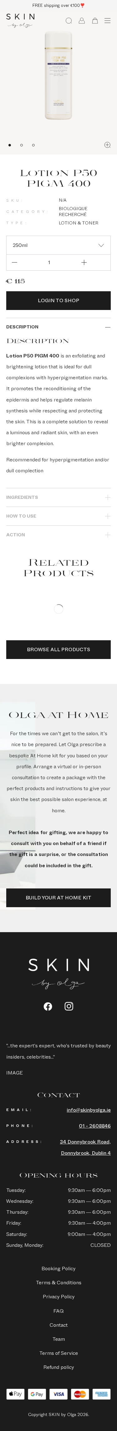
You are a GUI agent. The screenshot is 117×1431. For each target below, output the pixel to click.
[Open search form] (68, 20)
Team (58, 1339)
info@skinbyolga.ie (89, 1110)
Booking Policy (58, 1268)
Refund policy (58, 1367)
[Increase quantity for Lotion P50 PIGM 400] (84, 262)
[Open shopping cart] (95, 20)
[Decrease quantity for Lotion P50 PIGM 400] (14, 262)
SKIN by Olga (20, 21)
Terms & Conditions (58, 1282)
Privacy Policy (59, 1296)
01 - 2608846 (95, 1125)
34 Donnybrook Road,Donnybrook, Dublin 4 (85, 1147)
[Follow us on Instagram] (69, 1006)
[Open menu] (107, 20)
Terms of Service (58, 1353)
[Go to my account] (82, 20)
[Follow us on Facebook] (48, 1006)
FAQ (58, 1311)
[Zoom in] (107, 144)
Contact (59, 1325)
